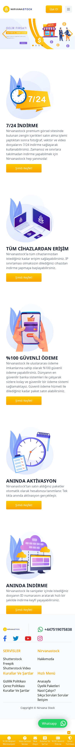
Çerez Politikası (70, 742)
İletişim (43, 700)
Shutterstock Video (17, 668)
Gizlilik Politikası (14, 681)
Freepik (8, 663)
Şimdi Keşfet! (23, 168)
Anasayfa (44, 681)
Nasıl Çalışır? (47, 690)
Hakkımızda (46, 659)
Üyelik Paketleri (49, 686)
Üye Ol (54, 9)
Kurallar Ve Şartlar (45, 742)
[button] (70, 34)
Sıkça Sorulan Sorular (25, 742)
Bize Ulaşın (35, 742)
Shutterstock (12, 659)
